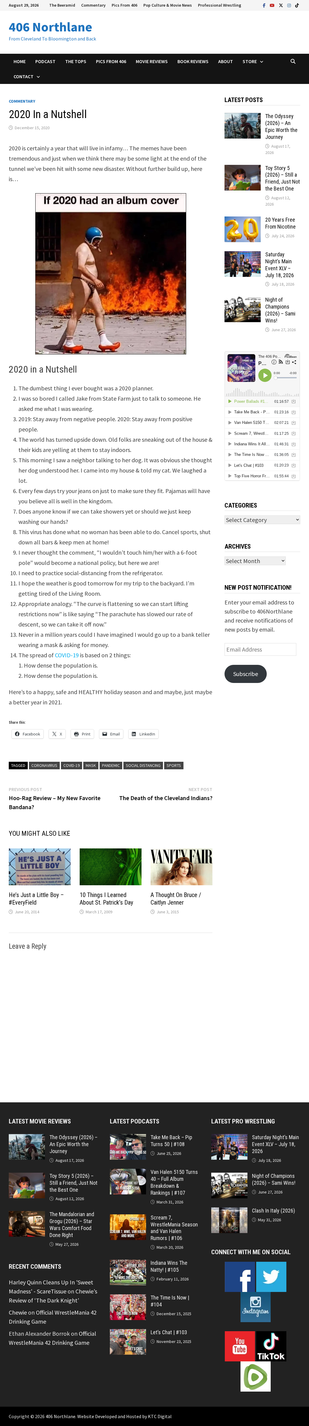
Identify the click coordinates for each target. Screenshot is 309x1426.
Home (20, 61)
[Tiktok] (297, 4)
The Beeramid (62, 5)
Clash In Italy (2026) (273, 1210)
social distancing (143, 765)
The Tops (75, 61)
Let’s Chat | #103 (169, 1332)
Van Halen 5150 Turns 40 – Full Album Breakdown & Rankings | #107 (174, 1182)
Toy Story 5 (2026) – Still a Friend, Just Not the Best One (282, 178)
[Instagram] (290, 4)
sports (174, 765)
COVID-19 (67, 655)
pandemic (111, 765)
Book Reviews (193, 61)
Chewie (18, 1312)
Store (250, 61)
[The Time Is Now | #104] (128, 1299)
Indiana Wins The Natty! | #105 (169, 1266)
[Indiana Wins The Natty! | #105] (128, 1264)
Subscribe (245, 674)
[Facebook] (264, 4)
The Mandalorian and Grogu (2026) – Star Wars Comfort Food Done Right (71, 1224)
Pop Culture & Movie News (167, 5)
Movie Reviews (152, 61)
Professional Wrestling (219, 5)
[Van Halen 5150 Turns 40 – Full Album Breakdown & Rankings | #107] (128, 1173)
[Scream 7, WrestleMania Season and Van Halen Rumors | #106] (128, 1219)
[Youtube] (272, 4)
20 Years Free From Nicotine (280, 223)
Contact (23, 76)
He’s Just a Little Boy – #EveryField (36, 898)
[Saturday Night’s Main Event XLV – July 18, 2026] (243, 255)
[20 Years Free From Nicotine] (243, 221)
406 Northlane (50, 26)
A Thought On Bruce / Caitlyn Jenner (176, 898)
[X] (281, 4)
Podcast (45, 61)
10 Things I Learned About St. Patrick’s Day (106, 898)
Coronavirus (44, 765)
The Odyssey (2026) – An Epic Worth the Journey (281, 126)
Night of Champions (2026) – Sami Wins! (280, 310)
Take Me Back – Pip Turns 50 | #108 (171, 1140)
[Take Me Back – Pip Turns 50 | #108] (128, 1138)
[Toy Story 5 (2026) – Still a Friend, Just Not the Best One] (243, 169)
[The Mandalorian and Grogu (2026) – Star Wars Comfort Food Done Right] (27, 1215)
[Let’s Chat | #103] (128, 1333)
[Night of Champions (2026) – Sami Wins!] (243, 301)
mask (91, 765)
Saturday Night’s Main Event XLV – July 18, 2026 (279, 264)
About (225, 61)
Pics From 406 (124, 5)
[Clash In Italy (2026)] (229, 1212)
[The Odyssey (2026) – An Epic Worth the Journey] (243, 117)
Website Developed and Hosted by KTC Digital (124, 1416)
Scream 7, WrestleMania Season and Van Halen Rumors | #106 (174, 1228)
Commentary (93, 5)
